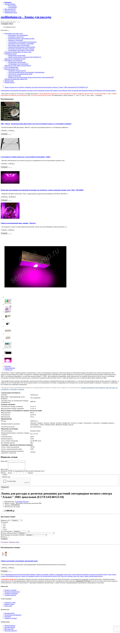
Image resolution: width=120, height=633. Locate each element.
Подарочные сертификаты (12, 615)
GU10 (5, 529)
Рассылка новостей (10, 630)
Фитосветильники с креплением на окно (21, 38)
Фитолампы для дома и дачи (13, 33)
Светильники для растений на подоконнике (22, 42)
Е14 (4, 524)
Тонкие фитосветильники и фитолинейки (21, 47)
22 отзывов (4, 542)
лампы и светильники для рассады (60, 574)
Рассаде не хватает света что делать (72, 576)
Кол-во (3, 537)
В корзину (4, 539)
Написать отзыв (14, 542)
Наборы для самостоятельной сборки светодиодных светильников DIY (31, 77)
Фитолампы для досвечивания (18, 35)
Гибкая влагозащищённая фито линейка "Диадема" (18, 223)
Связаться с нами (9, 602)
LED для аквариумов (11, 67)
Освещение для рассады (16, 37)
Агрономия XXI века (22, 501)
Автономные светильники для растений (21, 50)
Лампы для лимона (42, 574)
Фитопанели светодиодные (17, 62)
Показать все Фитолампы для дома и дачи (17, 52)
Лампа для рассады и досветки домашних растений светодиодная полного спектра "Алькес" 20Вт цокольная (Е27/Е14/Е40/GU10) (46, 87)
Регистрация (12, 5)
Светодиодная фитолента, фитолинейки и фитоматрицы (26, 72)
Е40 (4, 528)
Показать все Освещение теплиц (14, 59)
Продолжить (5, 487)
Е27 (4, 526)
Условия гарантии (10, 595)
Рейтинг (3, 473)
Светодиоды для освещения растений (20, 74)
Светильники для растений (9, 90)
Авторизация (12, 7)
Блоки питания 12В (14, 75)
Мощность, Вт (5, 520)
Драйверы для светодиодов (17, 70)
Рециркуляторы (9, 82)
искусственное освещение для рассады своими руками (89, 574)
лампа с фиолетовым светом (93, 576)
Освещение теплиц (10, 53)
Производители (9, 613)
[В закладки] (9, 134)
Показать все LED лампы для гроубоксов (17, 65)
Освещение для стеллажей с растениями (21, 43)
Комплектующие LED (11, 69)
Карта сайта (8, 606)
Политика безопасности (12, 591)
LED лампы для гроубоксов (13, 60)
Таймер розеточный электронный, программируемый (19, 561)
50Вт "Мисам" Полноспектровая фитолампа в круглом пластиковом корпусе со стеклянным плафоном (36, 124)
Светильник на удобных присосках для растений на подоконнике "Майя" (26, 157)
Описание (7, 366)
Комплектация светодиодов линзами (12, 535)
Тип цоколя (4, 522)
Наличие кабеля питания (9, 533)
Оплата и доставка (10, 590)
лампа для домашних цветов (30, 576)
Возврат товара (9, 604)
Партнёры (7, 616)
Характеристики (9, 368)
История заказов (9, 627)
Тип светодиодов (6, 531)
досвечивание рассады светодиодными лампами (20, 574)
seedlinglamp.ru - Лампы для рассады (26, 17)
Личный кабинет (9, 625)
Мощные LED (9, 80)
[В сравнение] (11, 134)
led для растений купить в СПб (50, 576)
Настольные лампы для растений (18, 45)
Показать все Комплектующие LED (15, 79)
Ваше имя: (4, 461)
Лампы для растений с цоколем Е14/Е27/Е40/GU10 (24, 57)
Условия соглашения (11, 593)
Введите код (6, 477)
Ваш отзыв (4, 469)
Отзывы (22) (8, 369)
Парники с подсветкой (15, 40)
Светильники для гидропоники (18, 64)
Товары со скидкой (10, 618)
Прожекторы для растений (16, 55)
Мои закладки (9, 629)
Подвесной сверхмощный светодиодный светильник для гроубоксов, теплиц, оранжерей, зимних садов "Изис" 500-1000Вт (42, 190)
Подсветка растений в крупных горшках (21, 48)
